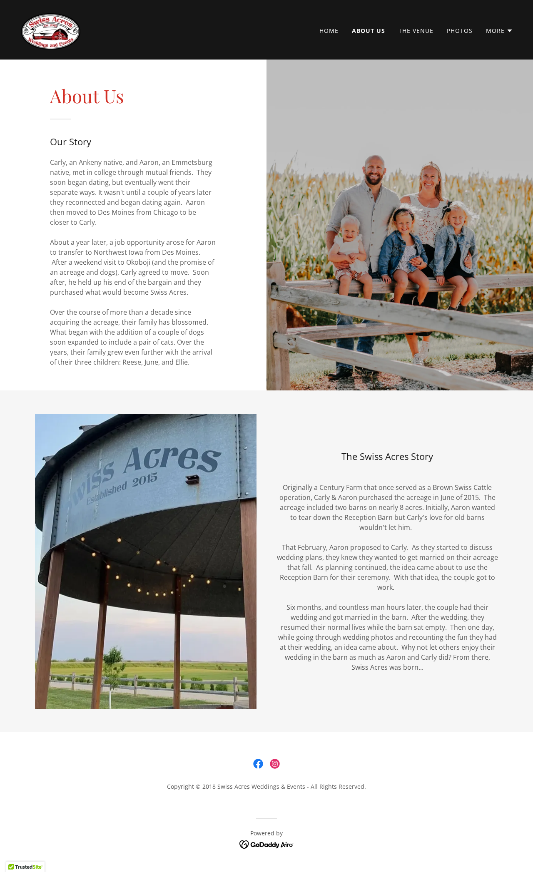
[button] (499, 31)
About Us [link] (368, 31)
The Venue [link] (416, 31)
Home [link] (329, 31)
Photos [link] (460, 31)
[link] (50, 29)
